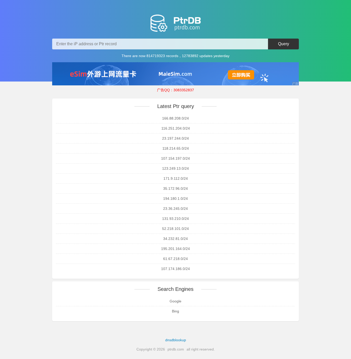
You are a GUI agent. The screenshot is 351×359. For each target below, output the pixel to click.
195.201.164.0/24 (175, 249)
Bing (175, 311)
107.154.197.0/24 (175, 158)
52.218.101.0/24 (175, 229)
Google (175, 301)
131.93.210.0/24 (175, 219)
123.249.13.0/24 (175, 168)
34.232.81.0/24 (175, 239)
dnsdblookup (175, 340)
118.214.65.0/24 (175, 148)
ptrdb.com (176, 349)
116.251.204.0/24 (175, 128)
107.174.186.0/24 (175, 269)
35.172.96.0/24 (175, 188)
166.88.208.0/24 (175, 118)
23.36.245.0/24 (175, 209)
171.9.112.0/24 (175, 178)
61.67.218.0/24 (175, 259)
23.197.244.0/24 (175, 138)
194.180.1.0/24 (175, 198)
